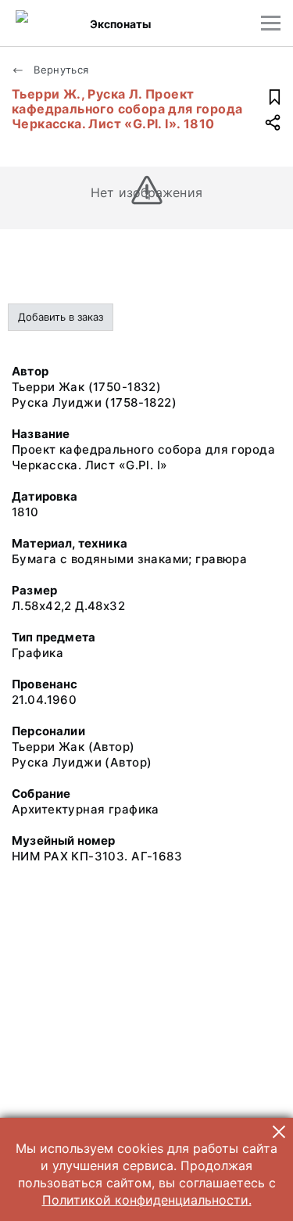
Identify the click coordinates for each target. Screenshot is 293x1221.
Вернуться (59, 69)
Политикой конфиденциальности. (147, 1200)
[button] (279, 1132)
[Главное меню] (270, 23)
